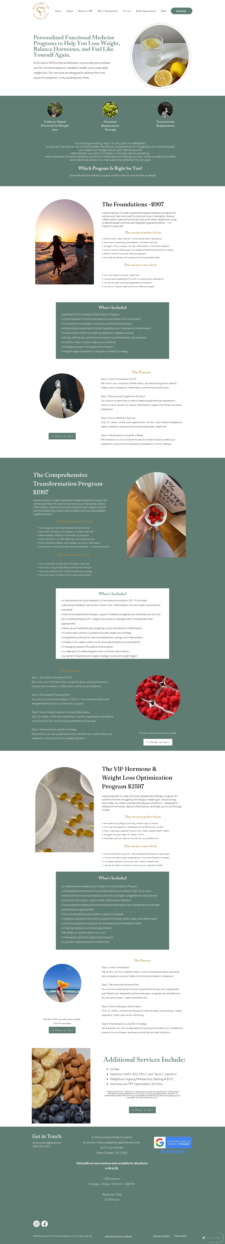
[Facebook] (44, 1224)
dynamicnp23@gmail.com (46, 1142)
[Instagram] (36, 1224)
